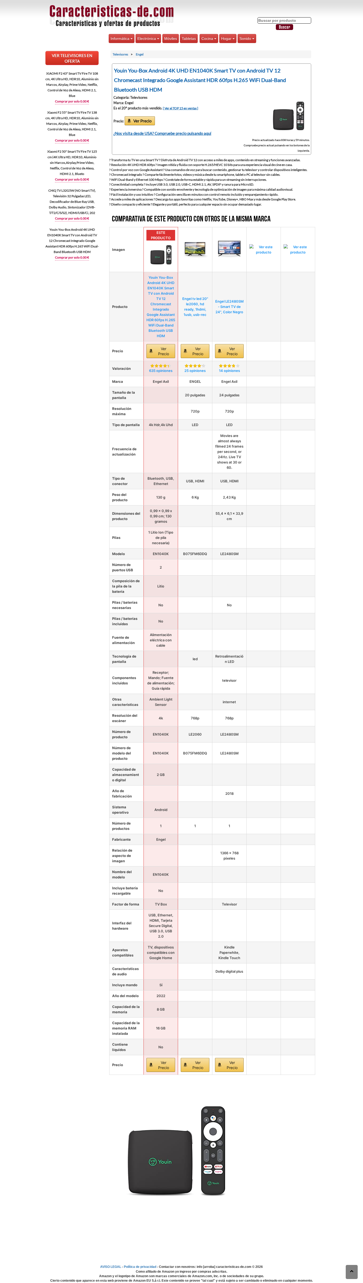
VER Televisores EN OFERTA (72, 58)
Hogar (227, 38)
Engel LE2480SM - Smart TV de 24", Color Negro (229, 306)
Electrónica (147, 38)
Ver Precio (142, 120)
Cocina (207, 38)
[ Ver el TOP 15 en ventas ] (180, 108)
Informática (120, 38)
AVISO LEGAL (110, 1267)
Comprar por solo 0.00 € (72, 101)
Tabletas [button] (189, 38)
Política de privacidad (140, 1267)
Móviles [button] (170, 38)
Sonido (245, 38)
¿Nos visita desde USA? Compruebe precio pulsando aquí (162, 133)
